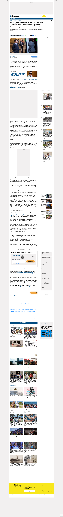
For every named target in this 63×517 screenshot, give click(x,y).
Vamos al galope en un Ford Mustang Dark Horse (46, 287)
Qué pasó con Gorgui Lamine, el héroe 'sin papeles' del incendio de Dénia (30, 450)
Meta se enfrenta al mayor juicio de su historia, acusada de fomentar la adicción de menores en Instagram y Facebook (16, 451)
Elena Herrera (44, 126)
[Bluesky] (29, 35)
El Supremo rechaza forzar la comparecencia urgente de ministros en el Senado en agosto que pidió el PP (47, 124)
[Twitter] (51, 20)
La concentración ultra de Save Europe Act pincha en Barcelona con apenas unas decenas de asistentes (30, 336)
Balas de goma (26, 289)
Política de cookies (23, 495)
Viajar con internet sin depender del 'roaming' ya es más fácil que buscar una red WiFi (43, 195)
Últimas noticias (43, 250)
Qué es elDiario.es (14, 494)
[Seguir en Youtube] (48, 491)
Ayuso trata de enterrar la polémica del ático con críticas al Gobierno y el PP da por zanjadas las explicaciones (16, 410)
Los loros (11, 335)
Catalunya (13, 18)
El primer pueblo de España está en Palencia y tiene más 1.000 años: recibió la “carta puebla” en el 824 (45, 258)
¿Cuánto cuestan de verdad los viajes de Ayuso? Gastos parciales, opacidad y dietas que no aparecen (30, 396)
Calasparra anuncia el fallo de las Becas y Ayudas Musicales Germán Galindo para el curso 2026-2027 (46, 253)
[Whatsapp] (25, 35)
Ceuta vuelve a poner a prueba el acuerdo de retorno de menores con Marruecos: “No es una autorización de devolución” (30, 410)
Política (11, 20)
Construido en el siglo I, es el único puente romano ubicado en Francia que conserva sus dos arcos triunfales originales (46, 263)
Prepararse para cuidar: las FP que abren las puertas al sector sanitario (43, 211)
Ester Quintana (16, 289)
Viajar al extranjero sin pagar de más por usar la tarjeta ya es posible (43, 216)
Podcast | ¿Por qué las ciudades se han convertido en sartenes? (43, 205)
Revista (30, 495)
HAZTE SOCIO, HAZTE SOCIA (29, 491)
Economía (19, 20)
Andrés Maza (44, 149)
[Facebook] (52, 20)
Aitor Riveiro (12, 426)
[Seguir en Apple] (43, 485)
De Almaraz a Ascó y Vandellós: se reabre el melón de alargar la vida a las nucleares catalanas (16, 366)
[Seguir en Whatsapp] (50, 491)
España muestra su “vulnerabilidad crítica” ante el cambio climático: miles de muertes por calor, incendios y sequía (16, 397)
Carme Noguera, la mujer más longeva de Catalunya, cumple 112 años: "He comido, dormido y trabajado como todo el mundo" (47, 101)
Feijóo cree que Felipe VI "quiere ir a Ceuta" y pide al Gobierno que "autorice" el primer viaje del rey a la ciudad (47, 159)
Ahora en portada (13, 385)
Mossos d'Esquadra (21, 289)
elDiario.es (44, 138)
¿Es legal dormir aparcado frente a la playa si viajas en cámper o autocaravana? (47, 147)
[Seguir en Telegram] (45, 491)
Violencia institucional (32, 289)
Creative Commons (34, 494)
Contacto (27, 495)
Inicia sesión (48, 16)
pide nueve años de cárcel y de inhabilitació (28, 79)
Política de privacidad (43, 494)
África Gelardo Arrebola (27, 398)
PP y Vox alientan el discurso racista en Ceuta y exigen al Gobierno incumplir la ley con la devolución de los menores (16, 424)
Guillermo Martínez (12, 467)
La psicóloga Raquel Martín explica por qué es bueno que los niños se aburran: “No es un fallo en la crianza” (46, 268)
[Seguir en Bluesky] (42, 491)
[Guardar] (35, 35)
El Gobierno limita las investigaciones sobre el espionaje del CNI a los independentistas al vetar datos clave (30, 381)
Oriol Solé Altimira (12, 56)
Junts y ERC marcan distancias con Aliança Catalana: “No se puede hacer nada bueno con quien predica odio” (30, 367)
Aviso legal (38, 494)
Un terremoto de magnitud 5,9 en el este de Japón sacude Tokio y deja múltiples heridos (46, 273)
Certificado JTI (36, 495)
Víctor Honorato (26, 425)
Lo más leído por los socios (14, 325)
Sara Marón (25, 412)
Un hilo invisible (27, 348)
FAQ (46, 494)
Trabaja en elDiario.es (22, 494)
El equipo (18, 494)
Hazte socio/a (44, 16)
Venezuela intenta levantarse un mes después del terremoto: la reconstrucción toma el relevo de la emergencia (43, 201)
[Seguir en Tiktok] (49, 491)
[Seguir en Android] (42, 485)
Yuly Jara (36, 398)
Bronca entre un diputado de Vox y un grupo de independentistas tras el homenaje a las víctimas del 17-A (16, 380)
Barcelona (15, 20)
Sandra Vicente (26, 338)
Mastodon (40, 495)
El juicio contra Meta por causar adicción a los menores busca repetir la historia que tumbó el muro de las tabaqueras (30, 437)
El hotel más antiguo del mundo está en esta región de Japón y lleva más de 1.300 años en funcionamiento (46, 283)
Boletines (33, 495)
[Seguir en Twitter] (43, 491)
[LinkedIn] (33, 35)
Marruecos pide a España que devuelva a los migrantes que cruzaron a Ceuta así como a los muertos (47, 136)
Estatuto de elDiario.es (44, 323)
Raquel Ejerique (33, 398)
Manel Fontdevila (12, 336)
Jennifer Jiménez (26, 468)
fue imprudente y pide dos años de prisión (25, 272)
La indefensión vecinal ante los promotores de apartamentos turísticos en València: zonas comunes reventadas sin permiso (16, 349)
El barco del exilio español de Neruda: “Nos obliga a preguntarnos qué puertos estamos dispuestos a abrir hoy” (16, 465)
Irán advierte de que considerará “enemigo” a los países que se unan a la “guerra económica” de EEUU (16, 437)
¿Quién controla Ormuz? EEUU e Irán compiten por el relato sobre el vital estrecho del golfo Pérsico (30, 423)
